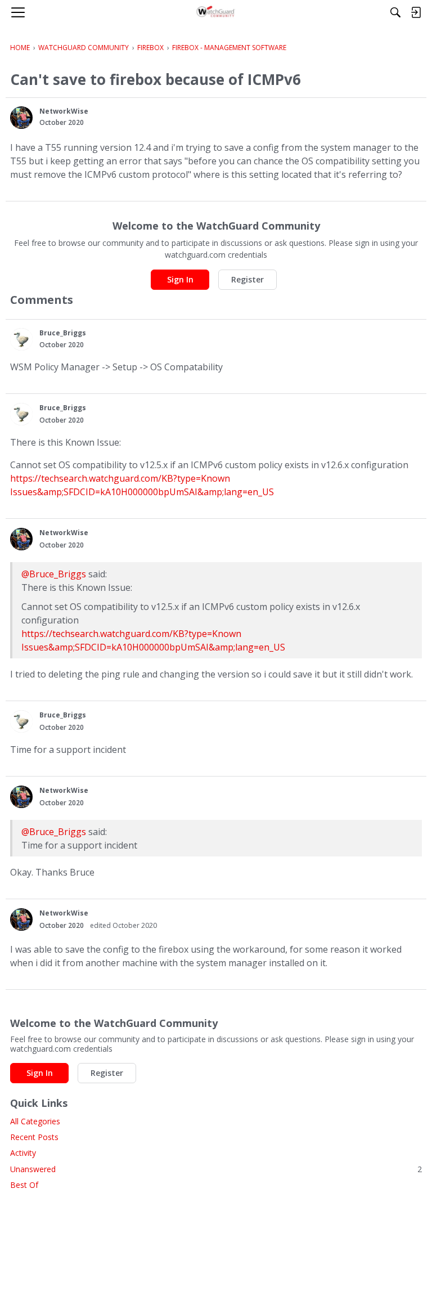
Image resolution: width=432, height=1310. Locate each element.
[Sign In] (416, 12)
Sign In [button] (180, 279)
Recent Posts (34, 1137)
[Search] (395, 12)
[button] (21, 117)
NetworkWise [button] (63, 111)
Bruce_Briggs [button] (62, 333)
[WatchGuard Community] (216, 12)
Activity (23, 1152)
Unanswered (216, 1169)
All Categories (35, 1121)
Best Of (24, 1184)
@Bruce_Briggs (53, 574)
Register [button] (247, 279)
